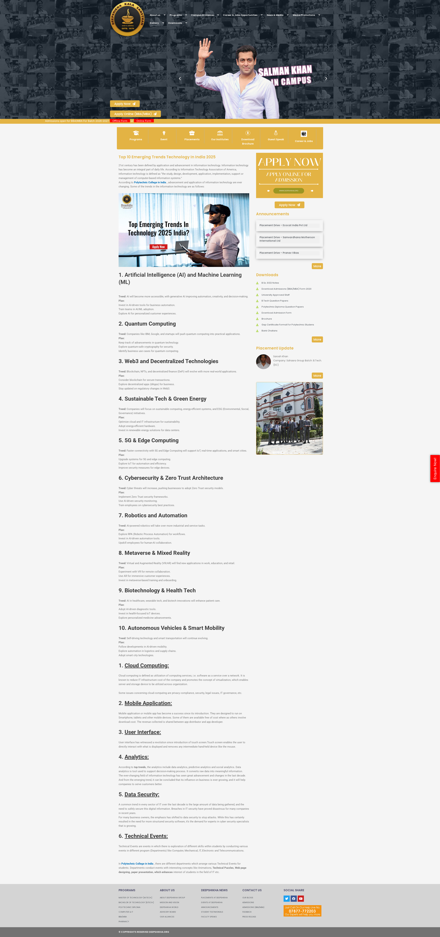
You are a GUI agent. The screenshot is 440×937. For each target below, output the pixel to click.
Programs (176, 15)
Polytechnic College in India (150, 182)
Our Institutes (220, 139)
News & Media (275, 15)
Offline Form (158, 121)
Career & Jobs (304, 141)
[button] (161, 15)
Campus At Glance (202, 15)
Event (164, 139)
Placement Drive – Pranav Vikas (279, 253)
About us (155, 15)
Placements (192, 139)
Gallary (154, 23)
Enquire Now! (435, 468)
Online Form (182, 121)
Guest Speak (276, 139)
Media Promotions (304, 15)
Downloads (175, 23)
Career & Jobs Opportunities (240, 15)
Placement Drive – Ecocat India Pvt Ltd (283, 225)
